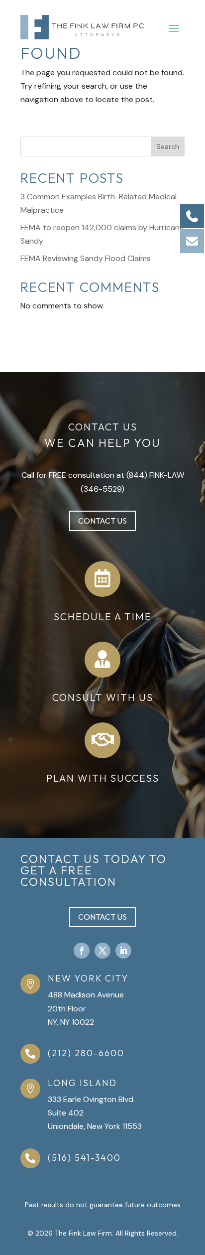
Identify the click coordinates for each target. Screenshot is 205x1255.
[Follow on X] (102, 950)
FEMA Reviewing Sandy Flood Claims (85, 258)
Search (167, 146)
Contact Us (102, 521)
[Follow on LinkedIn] (123, 950)
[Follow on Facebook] (81, 950)
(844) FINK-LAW (155, 475)
